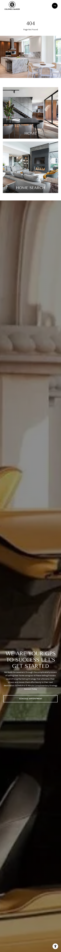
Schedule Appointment (30, 698)
